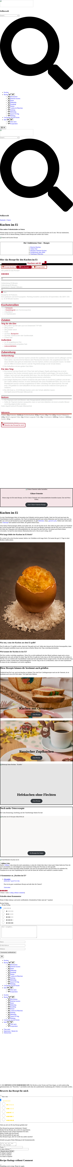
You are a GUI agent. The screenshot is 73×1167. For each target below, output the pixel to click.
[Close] (1, 1095)
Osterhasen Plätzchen (36, 254)
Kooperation (14, 123)
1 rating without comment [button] (16, 892)
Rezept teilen (40, 267)
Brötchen (41, 521)
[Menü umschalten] (13, 94)
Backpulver (15, 333)
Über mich (13, 122)
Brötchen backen (15, 98)
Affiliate (7, 865)
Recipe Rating (4, 903)
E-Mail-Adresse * (5, 1149)
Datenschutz (7, 1033)
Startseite (2, 220)
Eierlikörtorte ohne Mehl (37, 252)
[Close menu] (2, 956)
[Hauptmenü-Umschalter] (3, 127)
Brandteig (13, 104)
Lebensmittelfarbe (10, 346)
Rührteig (12, 116)
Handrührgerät (10, 310)
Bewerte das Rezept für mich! (14, 425)
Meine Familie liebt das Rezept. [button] (9, 1133)
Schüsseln (9, 308)
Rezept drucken (9, 267)
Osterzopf (5, 522)
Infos (5, 119)
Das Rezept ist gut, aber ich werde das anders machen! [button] (16, 1137)
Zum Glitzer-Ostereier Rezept (36, 504)
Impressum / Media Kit (11, 1031)
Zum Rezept (36, 714)
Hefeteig (12, 110)
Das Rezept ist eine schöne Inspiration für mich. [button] (14, 1131)
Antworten (7, 887)
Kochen (6, 92)
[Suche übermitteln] (18, 16)
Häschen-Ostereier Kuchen (38, 250)
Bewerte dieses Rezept (7, 1151)
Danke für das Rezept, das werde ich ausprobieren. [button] (15, 1130)
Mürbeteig (13, 112)
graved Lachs (53, 521)
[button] (36, 89)
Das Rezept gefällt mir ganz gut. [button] (9, 1135)
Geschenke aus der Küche (11, 117)
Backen (6, 94)
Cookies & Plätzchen (16, 108)
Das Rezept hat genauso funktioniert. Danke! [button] (13, 1128)
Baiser (12, 100)
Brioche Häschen (35, 247)
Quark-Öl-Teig (14, 114)
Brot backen (13, 96)
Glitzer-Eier (33, 249)
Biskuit (12, 106)
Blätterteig (13, 102)
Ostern (9, 220)
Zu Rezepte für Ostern (36, 853)
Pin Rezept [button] (25, 267)
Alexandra (7, 879)
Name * (2, 1147)
